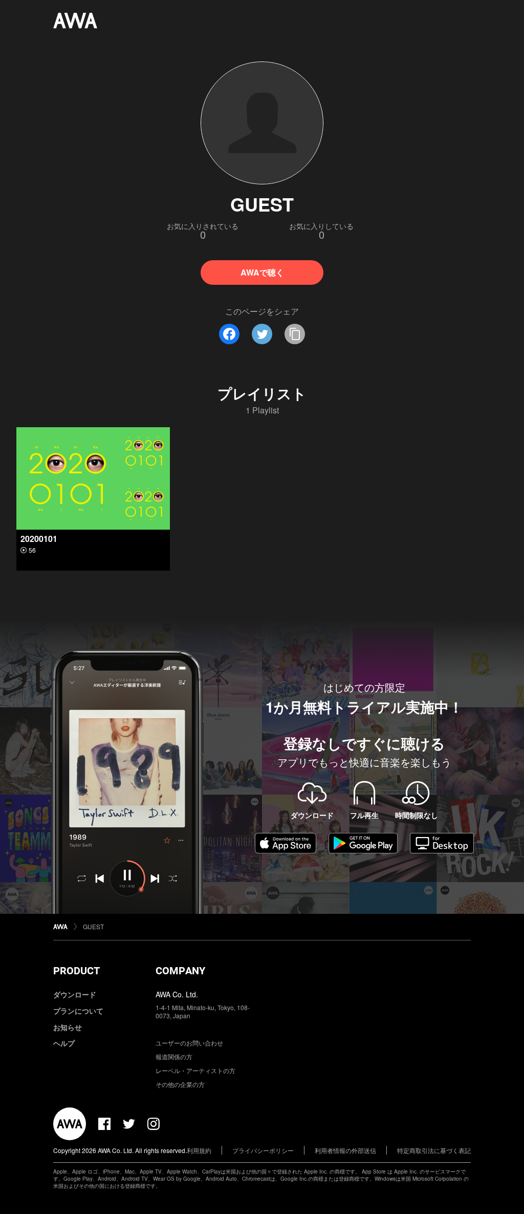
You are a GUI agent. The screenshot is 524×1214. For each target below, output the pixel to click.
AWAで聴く (262, 272)
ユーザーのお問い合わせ (189, 1042)
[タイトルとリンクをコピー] (295, 334)
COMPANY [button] (180, 971)
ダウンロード (74, 994)
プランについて (78, 1011)
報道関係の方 (174, 1056)
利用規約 (199, 1150)
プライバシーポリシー (263, 1150)
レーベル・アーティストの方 (195, 1070)
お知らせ (67, 1027)
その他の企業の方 (180, 1084)
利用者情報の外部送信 (345, 1150)
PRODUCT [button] (76, 971)
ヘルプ (64, 1043)
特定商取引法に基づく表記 (434, 1150)
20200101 (38, 539)
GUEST (93, 926)
